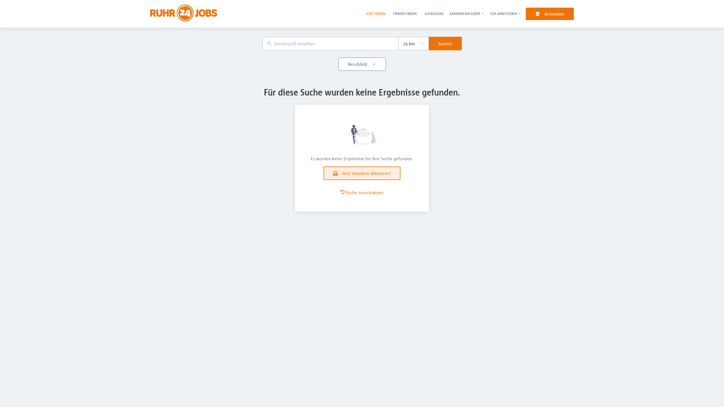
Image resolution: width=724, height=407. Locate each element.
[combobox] (330, 44)
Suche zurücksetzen (364, 192)
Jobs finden (375, 13)
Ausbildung (434, 13)
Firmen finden (405, 13)
